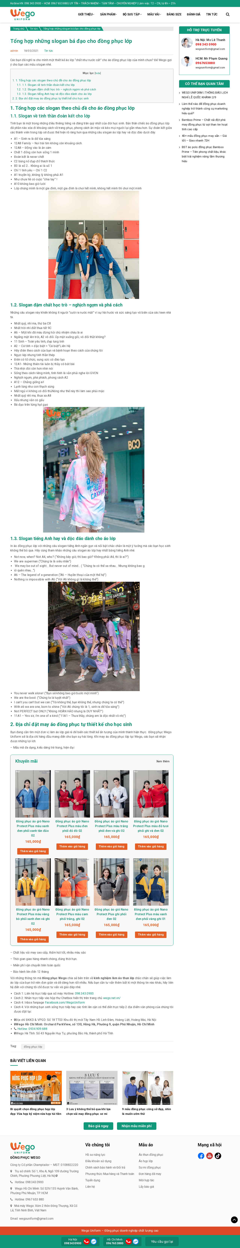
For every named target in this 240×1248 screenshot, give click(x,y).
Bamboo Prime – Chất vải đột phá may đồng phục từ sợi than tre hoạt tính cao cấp (204, 124)
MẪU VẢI (153, 14)
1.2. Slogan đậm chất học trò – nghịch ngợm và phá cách (56, 89)
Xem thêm (163, 761)
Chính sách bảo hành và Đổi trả (105, 1167)
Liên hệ (90, 1186)
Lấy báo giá (146, 1186)
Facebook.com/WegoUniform (65, 1002)
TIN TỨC (212, 14)
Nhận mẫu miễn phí (137, 1126)
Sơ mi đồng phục (150, 1167)
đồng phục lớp (33, 1046)
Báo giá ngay (98, 1126)
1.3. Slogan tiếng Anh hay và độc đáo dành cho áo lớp (54, 94)
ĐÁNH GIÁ (193, 14)
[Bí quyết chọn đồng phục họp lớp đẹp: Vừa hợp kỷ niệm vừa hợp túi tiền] (36, 1087)
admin (14, 50)
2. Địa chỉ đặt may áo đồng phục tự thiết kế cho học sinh (50, 98)
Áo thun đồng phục (151, 1154)
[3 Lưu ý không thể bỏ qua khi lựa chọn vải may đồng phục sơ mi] (92, 1087)
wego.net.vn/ (112, 998)
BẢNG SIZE (174, 14)
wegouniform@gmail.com (210, 49)
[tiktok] (218, 1156)
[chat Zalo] (93, 1241)
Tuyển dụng (92, 1180)
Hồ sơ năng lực (95, 1154)
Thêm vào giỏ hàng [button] (33, 851)
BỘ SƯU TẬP (131, 14)
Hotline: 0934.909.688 (32, 1029)
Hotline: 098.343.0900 (29, 1182)
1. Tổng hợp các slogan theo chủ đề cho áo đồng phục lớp (51, 80)
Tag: (13, 1046)
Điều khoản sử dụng (98, 1161)
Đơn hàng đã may (150, 1174)
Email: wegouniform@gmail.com (31, 1218)
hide (97, 73)
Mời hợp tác (146, 1180)
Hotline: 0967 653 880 (29, 1199)
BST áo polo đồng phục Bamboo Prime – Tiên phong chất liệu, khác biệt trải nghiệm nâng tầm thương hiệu (204, 154)
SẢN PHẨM (107, 14)
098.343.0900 (84, 993)
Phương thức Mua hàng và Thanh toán (109, 1174)
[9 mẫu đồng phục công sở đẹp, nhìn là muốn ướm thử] (147, 1087)
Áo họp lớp (146, 1161)
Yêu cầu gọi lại (162, 1241)
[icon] (86, 1241)
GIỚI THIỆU (85, 14)
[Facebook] (201, 1156)
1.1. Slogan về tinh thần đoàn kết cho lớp (46, 85)
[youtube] (209, 1156)
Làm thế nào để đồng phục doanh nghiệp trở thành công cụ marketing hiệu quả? (204, 108)
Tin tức (48, 50)
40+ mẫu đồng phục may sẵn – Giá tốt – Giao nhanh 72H (204, 138)
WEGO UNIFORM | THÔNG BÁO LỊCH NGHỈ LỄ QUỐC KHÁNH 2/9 (205, 95)
